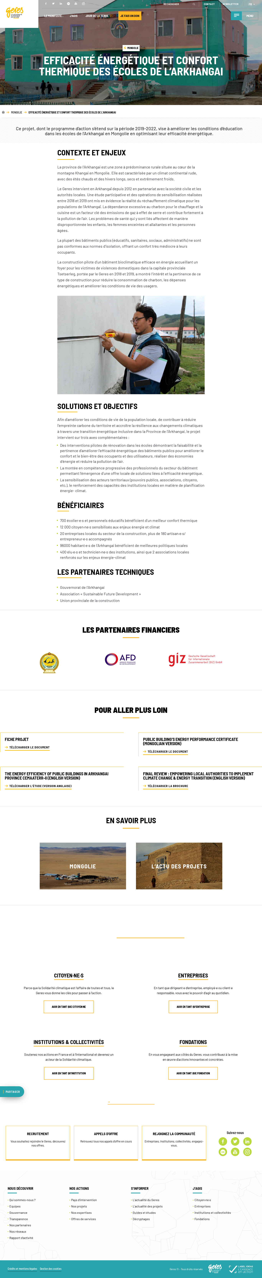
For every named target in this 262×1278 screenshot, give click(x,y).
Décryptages (141, 1219)
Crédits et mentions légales (22, 1268)
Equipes (15, 1206)
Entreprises (202, 1206)
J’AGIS (73, 15)
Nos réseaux (17, 1231)
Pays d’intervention (84, 1200)
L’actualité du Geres (146, 1200)
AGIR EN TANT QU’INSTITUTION (69, 1073)
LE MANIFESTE (53, 15)
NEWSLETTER (231, 4)
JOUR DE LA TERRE (97, 15)
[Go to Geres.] (3, 112)
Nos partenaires (20, 1225)
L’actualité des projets (148, 1206)
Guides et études (144, 1212)
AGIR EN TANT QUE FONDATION (193, 1073)
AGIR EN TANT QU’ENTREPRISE (193, 1006)
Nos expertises (81, 1212)
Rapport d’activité (21, 1238)
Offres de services (83, 1219)
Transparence (18, 1219)
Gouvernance (18, 1212)
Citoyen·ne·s (202, 1200)
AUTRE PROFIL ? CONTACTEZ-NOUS (133, 1102)
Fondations (202, 1219)
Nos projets (79, 1206)
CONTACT (209, 4)
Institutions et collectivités (212, 1212)
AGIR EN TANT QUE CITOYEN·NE (69, 1006)
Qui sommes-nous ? (22, 1200)
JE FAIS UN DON (129, 15)
